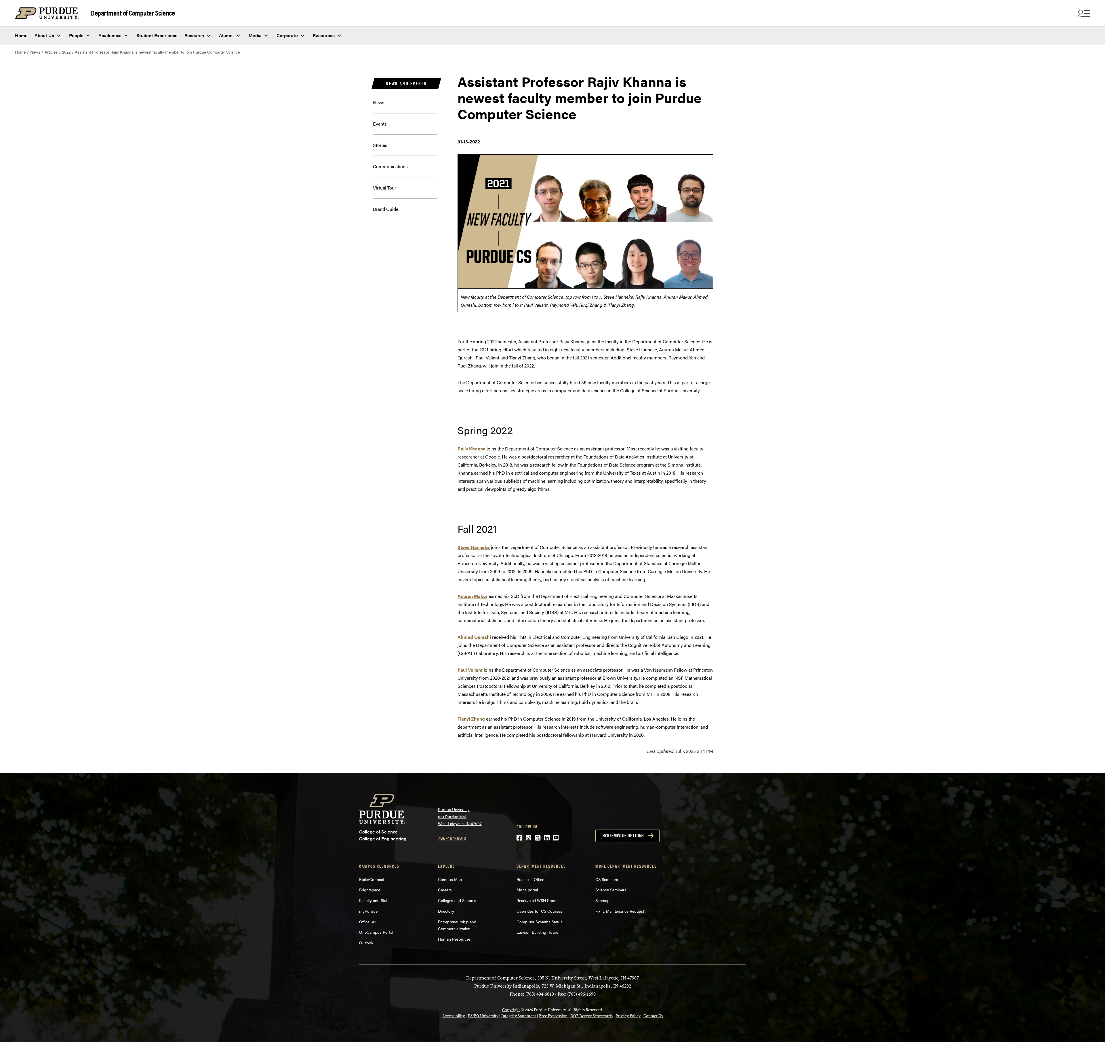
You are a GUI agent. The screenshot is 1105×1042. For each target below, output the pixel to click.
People (76, 35)
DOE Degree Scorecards (591, 1016)
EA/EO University (483, 1016)
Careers (445, 890)
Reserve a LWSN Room (537, 900)
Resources (324, 35)
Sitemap (602, 900)
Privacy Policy (628, 1016)
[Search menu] (1083, 13)
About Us (44, 35)
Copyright (511, 1010)
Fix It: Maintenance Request (619, 911)
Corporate (287, 35)
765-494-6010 (452, 838)
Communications (390, 166)
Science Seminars (610, 890)
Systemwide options (623, 835)
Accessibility (453, 1016)
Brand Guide (385, 209)
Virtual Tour (384, 187)
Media (255, 35)
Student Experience (157, 35)
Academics (109, 35)
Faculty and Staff (373, 900)
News (35, 52)
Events (380, 123)
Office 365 (368, 921)
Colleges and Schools (457, 900)
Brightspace (369, 890)
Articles (51, 52)
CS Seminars (606, 879)
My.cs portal (527, 890)
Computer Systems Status (540, 921)
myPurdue (368, 911)
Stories (380, 145)
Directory (446, 911)
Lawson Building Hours (537, 932)
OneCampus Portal (376, 932)
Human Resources (454, 939)
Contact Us (653, 1016)
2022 (66, 52)
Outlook (366, 943)
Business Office (530, 879)
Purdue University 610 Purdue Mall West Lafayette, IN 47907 (460, 816)
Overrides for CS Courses (539, 911)
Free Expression (553, 1016)
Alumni (226, 35)
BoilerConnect (371, 879)
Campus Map (450, 879)
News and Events (406, 83)
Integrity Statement (518, 1016)
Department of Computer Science (133, 12)
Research (194, 35)
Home (21, 35)
